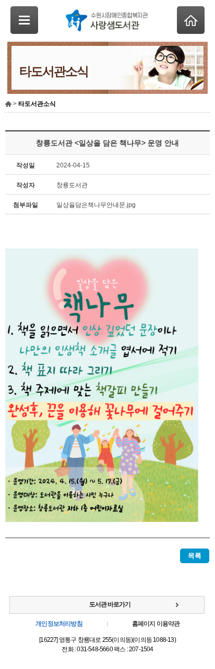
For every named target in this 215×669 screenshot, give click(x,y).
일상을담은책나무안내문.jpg (96, 205)
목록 (194, 555)
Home (191, 20)
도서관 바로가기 (109, 604)
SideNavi (24, 20)
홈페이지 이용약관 (156, 623)
